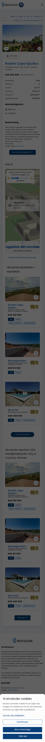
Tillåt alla (22, 736)
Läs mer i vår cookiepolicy (13, 715)
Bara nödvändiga (22, 729)
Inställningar (22, 722)
